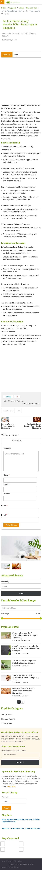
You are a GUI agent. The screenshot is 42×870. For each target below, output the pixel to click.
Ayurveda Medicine (7, 867)
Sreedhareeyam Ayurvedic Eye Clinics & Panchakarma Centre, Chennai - (26, 648)
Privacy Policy (18, 861)
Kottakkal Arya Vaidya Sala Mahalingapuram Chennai (24, 662)
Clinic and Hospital (8, 719)
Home (3, 8)
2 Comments (16, 640)
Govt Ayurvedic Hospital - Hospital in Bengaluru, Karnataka (23, 690)
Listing (21, 8)
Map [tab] (16, 55)
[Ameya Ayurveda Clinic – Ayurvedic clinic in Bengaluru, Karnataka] (6, 678)
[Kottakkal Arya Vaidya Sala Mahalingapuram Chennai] (6, 665)
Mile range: (5, 614)
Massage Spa (31, 8)
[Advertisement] (21, 82)
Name (6, 475)
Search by (5, 582)
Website (6, 494)
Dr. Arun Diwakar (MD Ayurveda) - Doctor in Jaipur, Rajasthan (25, 635)
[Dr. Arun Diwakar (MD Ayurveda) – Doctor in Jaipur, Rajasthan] (6, 636)
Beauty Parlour (6, 715)
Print (18, 411)
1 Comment (16, 653)
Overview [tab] (7, 55)
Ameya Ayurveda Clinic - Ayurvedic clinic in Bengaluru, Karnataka (25, 677)
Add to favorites (8, 411)
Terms (9, 861)
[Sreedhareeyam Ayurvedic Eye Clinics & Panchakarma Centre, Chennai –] (6, 650)
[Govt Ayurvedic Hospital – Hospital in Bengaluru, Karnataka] (6, 691)
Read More (11, 786)
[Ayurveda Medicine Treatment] (21, 2)
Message (7, 448)
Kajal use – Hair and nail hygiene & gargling (21, 828)
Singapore (12, 8)
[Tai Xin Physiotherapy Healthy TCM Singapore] (21, 548)
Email (6, 484)
